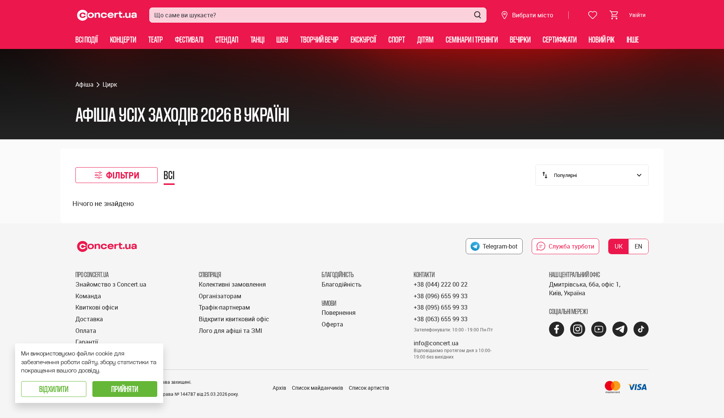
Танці (257, 39)
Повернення (339, 312)
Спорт (396, 39)
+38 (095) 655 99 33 (441, 307)
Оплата (85, 330)
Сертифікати (560, 39)
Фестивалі (189, 39)
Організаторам (220, 296)
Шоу (282, 39)
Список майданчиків (317, 387)
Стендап (226, 39)
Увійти (637, 14)
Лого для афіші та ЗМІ (230, 330)
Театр (155, 39)
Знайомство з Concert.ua (110, 284)
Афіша (84, 84)
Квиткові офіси (96, 307)
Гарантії (86, 342)
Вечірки (520, 39)
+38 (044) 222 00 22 (441, 284)
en (638, 246)
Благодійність (342, 284)
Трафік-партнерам (224, 307)
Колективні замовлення (232, 284)
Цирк (110, 84)
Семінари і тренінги (472, 39)
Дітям (425, 39)
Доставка (89, 319)
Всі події (86, 39)
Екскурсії (363, 39)
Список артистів (369, 387)
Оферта (332, 324)
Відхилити (53, 388)
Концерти (123, 39)
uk (619, 246)
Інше (633, 39)
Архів (279, 387)
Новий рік (602, 39)
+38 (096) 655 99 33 (441, 296)
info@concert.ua (436, 343)
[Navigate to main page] (107, 15)
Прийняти (124, 388)
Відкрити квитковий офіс (234, 319)
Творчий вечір (319, 39)
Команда (88, 296)
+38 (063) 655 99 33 (441, 319)
